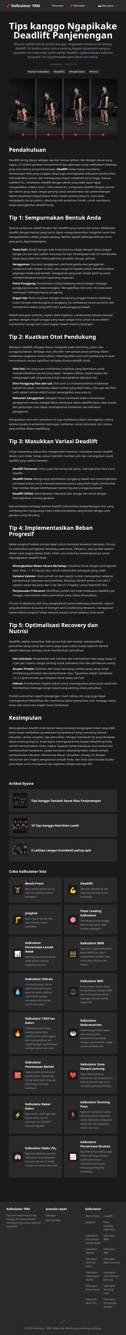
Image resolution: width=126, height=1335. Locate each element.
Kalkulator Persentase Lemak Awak (93, 1239)
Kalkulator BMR (110, 1237)
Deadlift (108, 1216)
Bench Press (93, 1216)
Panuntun (57, 5)
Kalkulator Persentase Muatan (110, 1303)
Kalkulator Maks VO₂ (92, 1301)
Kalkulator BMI (110, 1250)
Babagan (51, 1215)
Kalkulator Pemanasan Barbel (92, 1276)
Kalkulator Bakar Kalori (93, 1287)
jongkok (90, 1222)
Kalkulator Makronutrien (112, 1260)
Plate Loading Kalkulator (110, 1225)
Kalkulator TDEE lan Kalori (92, 1262)
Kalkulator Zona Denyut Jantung (111, 1276)
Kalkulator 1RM (25, 5)
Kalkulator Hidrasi (92, 1250)
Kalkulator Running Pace (110, 1289)
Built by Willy (53, 1220)
